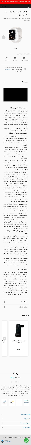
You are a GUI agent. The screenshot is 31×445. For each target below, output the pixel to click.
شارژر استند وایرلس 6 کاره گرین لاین (19, 342)
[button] (4, 37)
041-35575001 (8, 69)
